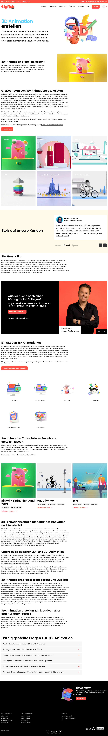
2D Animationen (42, 504)
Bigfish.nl (25, 2)
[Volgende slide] (105, 245)
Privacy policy (66, 716)
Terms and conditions (68, 718)
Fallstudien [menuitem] (52, 7)
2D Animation (25, 716)
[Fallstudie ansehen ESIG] (89, 480)
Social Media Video (7, 720)
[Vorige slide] (100, 245)
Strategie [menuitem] (81, 7)
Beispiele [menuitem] (43, 7)
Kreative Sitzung (26, 722)
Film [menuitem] (87, 7)
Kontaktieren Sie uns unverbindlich (14, 368)
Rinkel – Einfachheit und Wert (18, 502)
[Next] (104, 331)
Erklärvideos (5, 72)
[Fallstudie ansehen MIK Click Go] (54, 480)
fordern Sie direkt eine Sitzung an (52, 125)
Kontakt (95, 7)
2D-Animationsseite (12, 121)
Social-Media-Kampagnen (21, 72)
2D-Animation (34, 558)
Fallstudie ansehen (10, 166)
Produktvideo (60, 504)
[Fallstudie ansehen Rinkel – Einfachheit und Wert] (18, 480)
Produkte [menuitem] (62, 7)
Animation (86, 504)
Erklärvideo (94, 504)
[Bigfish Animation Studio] (7, 7)
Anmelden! (80, 698)
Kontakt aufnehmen (16, 312)
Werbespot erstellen (16, 507)
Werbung (41, 69)
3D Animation (5, 507)
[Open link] (32, 165)
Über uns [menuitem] (72, 7)
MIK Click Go (45, 500)
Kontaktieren (7, 129)
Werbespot (4, 722)
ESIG (75, 500)
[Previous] (102, 331)
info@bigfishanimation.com (95, 2)
